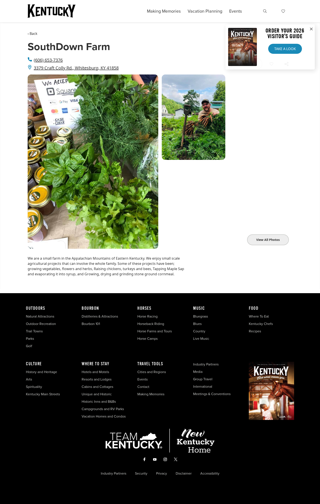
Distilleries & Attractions (100, 316)
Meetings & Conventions (212, 393)
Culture (34, 364)
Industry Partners (206, 364)
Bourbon (90, 308)
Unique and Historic (97, 394)
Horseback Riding (150, 323)
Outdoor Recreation (41, 323)
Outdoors (35, 308)
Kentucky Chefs (261, 323)
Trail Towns (34, 331)
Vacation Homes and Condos (104, 416)
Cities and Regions (151, 371)
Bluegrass (200, 316)
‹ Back (32, 33)
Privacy (161, 473)
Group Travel (202, 379)
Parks (30, 338)
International (202, 386)
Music (199, 308)
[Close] (311, 29)
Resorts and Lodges (96, 379)
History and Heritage (42, 371)
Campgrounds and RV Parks (103, 408)
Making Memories (164, 11)
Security (141, 473)
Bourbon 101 (91, 323)
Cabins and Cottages (97, 386)
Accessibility (209, 473)
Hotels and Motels (95, 371)
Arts (29, 379)
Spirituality (34, 386)
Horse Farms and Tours (154, 331)
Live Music (201, 338)
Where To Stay (95, 364)
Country (199, 331)
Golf (29, 345)
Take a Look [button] (285, 48)
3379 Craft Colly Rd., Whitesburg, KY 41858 (76, 68)
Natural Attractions (40, 316)
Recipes (255, 331)
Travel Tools (150, 364)
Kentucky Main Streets (43, 394)
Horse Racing (147, 316)
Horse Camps (147, 338)
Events (235, 11)
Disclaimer (184, 473)
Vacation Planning (205, 11)
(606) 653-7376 (48, 60)
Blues (197, 323)
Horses (144, 308)
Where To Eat (259, 316)
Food (253, 308)
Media (197, 371)
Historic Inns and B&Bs (99, 401)
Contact (143, 386)
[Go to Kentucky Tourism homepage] (52, 11)
